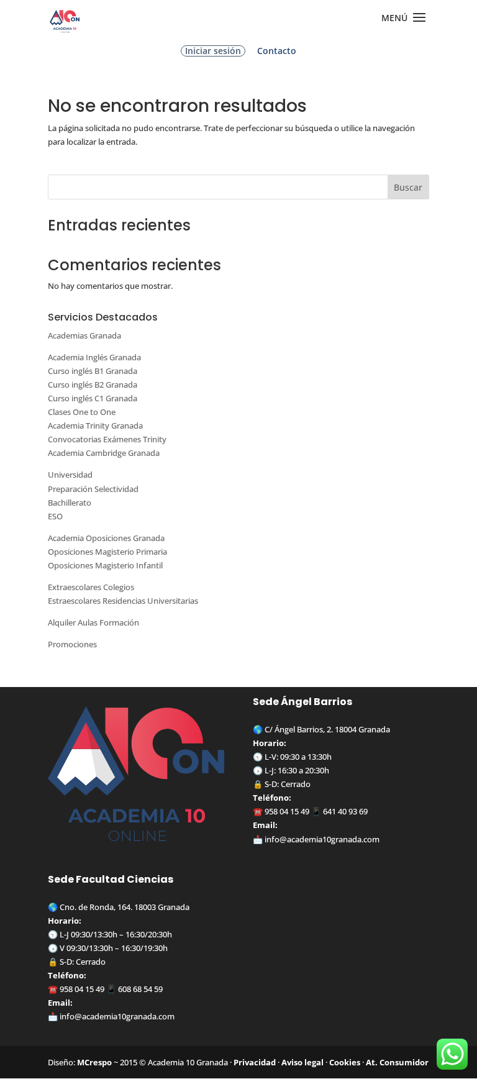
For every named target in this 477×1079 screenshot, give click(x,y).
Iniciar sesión (213, 51)
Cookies (344, 1062)
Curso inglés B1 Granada (92, 370)
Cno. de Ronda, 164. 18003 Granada (124, 907)
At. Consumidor (397, 1062)
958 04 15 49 (287, 811)
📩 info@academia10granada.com (111, 1016)
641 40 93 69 (345, 811)
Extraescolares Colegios (91, 587)
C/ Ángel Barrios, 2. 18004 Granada (327, 729)
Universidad (70, 474)
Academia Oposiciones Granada (106, 538)
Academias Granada (84, 335)
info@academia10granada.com (322, 839)
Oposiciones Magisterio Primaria (107, 551)
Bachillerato (69, 502)
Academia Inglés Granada (94, 357)
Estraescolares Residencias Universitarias (123, 600)
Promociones (72, 644)
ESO (55, 516)
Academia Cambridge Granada (104, 452)
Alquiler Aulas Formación (93, 622)
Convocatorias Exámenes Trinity (107, 439)
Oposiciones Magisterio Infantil (105, 565)
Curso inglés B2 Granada (92, 384)
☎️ (259, 811)
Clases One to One (82, 411)
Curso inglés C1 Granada (92, 398)
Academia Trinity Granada (95, 425)
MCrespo (94, 1062)
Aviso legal (302, 1062)
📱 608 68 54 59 (133, 989)
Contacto (276, 52)
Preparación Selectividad (93, 488)
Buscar (408, 187)
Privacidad (255, 1062)
